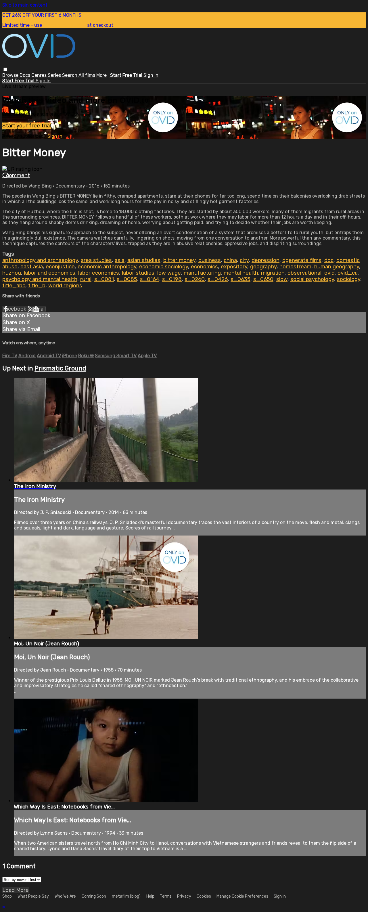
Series (55, 75)
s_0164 (149, 279)
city (244, 260)
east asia (31, 266)
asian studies (143, 260)
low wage (169, 273)
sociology (348, 279)
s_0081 (104, 279)
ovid (329, 273)
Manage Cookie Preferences (242, 896)
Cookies (204, 896)
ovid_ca (348, 273)
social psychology (312, 279)
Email (39, 309)
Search (70, 75)
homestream (295, 266)
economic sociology (163, 266)
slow (282, 279)
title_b (36, 285)
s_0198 (172, 279)
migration (273, 273)
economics (204, 266)
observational (304, 273)
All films (86, 75)
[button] (5, 69)
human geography (336, 266)
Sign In (43, 80)
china (230, 260)
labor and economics (49, 273)
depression (265, 260)
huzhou (11, 273)
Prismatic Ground (60, 368)
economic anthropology (107, 266)
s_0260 (195, 279)
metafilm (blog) (126, 896)
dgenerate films (301, 260)
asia (119, 260)
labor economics (98, 273)
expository (234, 266)
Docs (25, 75)
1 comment (16, 175)
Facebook (15, 309)
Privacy (184, 896)
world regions (65, 285)
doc (329, 260)
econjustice (60, 266)
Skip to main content (24, 5)
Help (150, 896)
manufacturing (202, 273)
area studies (96, 260)
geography (263, 266)
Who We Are (65, 896)
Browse (11, 75)
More (101, 75)
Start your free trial (26, 126)
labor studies (138, 273)
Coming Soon (94, 896)
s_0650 (263, 279)
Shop (7, 896)
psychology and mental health (39, 279)
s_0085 (127, 279)
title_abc (13, 285)
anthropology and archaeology (40, 260)
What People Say (33, 896)
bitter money (179, 260)
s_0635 (240, 279)
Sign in (150, 75)
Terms (166, 896)
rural (85, 279)
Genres (39, 75)
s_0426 (218, 279)
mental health (241, 273)
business (209, 260)
